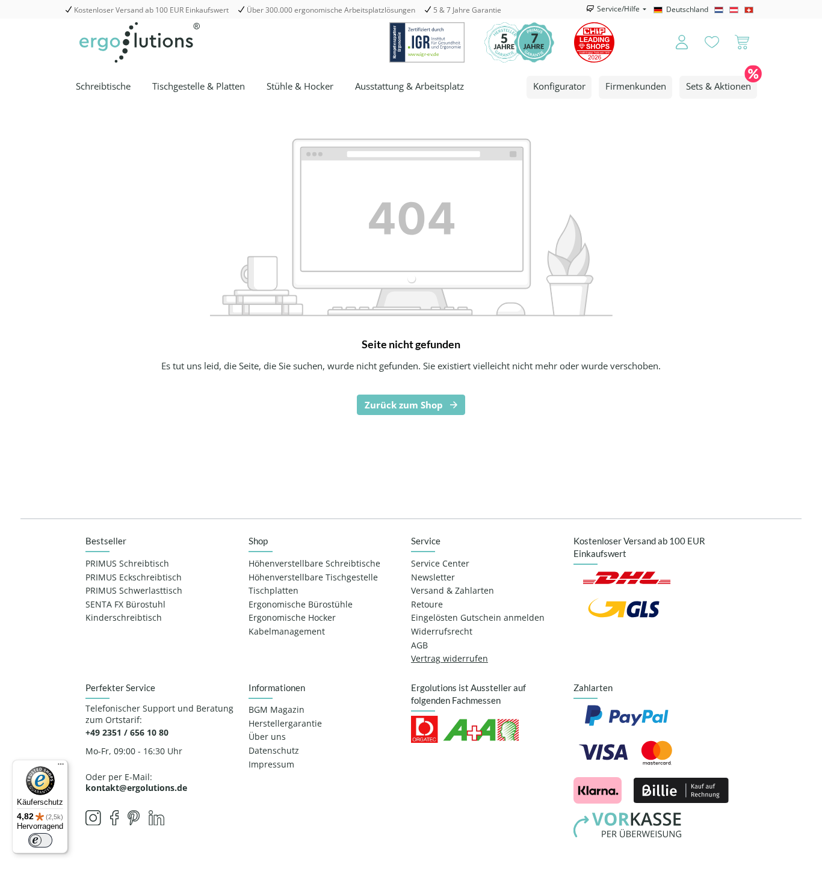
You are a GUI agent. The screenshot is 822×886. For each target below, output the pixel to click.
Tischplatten (273, 590)
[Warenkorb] (742, 42)
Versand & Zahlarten (452, 590)
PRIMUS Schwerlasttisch (133, 590)
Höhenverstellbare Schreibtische (314, 563)
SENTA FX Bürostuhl (125, 604)
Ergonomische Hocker (292, 617)
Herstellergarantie (285, 723)
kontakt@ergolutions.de (136, 787)
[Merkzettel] (712, 42)
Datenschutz (274, 750)
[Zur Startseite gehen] (139, 42)
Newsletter (433, 577)
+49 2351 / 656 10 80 (126, 732)
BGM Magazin (276, 709)
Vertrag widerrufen (449, 658)
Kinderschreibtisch (123, 617)
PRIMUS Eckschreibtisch (133, 577)
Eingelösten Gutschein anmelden (478, 617)
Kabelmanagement (287, 631)
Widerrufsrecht (441, 631)
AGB (419, 645)
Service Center (440, 563)
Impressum (271, 764)
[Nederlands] (720, 9)
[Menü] (61, 767)
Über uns (267, 736)
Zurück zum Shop (404, 405)
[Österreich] (735, 9)
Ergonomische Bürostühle (301, 604)
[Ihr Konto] (673, 42)
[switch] (40, 840)
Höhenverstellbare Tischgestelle (313, 577)
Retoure (427, 604)
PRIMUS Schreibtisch (127, 563)
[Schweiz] (750, 9)
